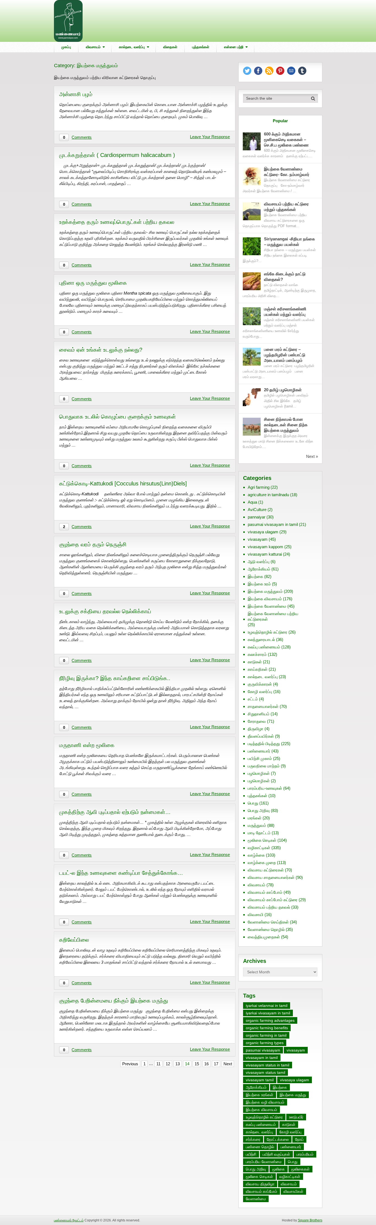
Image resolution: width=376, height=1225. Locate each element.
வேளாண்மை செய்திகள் (268, 922)
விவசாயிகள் (293, 1191)
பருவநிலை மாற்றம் (264, 766)
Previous (130, 1063)
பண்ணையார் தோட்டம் (69, 1220)
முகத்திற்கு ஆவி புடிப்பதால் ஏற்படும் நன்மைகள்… (115, 812)
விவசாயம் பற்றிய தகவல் (269, 907)
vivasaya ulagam (263, 531)
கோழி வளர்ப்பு (260, 691)
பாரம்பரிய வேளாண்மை (264, 1161)
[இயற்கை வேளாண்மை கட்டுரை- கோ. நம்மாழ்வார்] (252, 176)
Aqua (252, 502)
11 (158, 1063)
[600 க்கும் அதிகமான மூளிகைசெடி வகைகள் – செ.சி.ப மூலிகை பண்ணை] (252, 141)
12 (168, 1063)
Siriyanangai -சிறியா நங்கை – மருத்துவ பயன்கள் (289, 242)
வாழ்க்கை (256, 855)
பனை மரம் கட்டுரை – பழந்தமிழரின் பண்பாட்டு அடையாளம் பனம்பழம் (284, 355)
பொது (253, 803)
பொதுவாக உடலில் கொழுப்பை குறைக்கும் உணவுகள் (117, 417)
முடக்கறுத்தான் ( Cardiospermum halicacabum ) (117, 155)
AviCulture (257, 509)
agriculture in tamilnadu (268, 494)
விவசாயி (255, 914)
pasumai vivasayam (263, 1050)
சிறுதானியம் (258, 713)
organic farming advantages (270, 1020)
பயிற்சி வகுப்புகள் (276, 1154)
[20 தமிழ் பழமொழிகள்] (252, 397)
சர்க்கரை (253, 1139)
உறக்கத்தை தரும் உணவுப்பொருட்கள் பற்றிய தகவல (116, 222)
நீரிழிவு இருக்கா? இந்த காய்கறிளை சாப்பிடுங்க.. (114, 678)
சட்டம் (253, 699)
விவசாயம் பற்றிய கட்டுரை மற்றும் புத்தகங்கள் (286, 207)
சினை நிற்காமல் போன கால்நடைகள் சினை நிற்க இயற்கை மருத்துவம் (285, 425)
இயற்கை (255, 576)
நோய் (299, 1139)
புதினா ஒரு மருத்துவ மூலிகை (93, 283)
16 (206, 1063)
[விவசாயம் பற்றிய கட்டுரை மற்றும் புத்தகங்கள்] (252, 211)
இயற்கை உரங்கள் (259, 1095)
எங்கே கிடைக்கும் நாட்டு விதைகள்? (285, 276)
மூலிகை (278, 1169)
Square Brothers (310, 1220)
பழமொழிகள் (259, 773)
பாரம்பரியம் (305, 1154)
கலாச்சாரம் (257, 654)
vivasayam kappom (265, 546)
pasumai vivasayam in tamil (273, 524)
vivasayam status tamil (265, 1072)
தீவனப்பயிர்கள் (261, 736)
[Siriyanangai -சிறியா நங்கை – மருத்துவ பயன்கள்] (252, 246)
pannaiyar (256, 517)
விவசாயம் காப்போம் (265, 892)
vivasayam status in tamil (267, 1065)
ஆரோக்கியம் (259, 569)
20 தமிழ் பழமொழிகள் (283, 389)
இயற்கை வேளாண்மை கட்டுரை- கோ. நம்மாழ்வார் (286, 172)
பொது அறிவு (259, 810)
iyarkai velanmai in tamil (266, 1005)
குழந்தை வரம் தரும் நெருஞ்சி (93, 544)
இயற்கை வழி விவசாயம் (265, 1102)
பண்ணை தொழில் (260, 1147)
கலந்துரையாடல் (261, 639)
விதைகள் (170, 47)
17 (216, 1063)
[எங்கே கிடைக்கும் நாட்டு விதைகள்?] (252, 281)
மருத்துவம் (257, 825)
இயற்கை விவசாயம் (265, 598)
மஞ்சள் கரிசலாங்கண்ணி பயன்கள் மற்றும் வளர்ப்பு (285, 311)
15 (197, 1063)
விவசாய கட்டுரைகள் (266, 870)
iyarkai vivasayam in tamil (268, 1013)
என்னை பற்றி (233, 47)
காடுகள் (255, 661)
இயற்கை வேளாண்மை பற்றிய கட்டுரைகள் (273, 616)
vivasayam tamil (260, 1080)
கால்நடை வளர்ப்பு (132, 47)
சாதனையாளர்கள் (263, 706)
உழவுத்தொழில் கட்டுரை (267, 632)
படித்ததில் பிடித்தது (264, 743)
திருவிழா (255, 728)
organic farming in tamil (266, 1035)
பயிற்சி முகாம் (260, 758)
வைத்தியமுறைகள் (264, 937)
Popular (280, 120)
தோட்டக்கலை (278, 1139)
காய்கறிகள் (258, 669)
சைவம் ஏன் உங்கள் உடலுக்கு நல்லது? (100, 350)
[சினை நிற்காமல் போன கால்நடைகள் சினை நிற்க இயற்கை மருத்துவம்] (252, 427)
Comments (82, 137)
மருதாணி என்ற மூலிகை (87, 745)
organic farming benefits (267, 1028)
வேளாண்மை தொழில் (266, 929)
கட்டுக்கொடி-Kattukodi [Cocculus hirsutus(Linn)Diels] (123, 483)
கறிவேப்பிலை (74, 940)
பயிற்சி (251, 1154)
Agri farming (258, 487)
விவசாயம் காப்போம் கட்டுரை (273, 899)
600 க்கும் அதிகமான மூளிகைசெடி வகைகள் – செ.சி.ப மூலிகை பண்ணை (286, 139)
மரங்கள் (254, 818)
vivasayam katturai (265, 554)
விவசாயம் (93, 47)
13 (177, 1063)
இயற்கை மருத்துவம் (265, 591)
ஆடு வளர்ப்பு (258, 561)
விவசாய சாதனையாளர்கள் (271, 877)
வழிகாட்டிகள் (259, 847)
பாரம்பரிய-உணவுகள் (265, 788)
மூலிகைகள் (300, 1169)
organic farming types (265, 1043)
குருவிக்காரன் (260, 684)
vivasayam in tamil (262, 1057)
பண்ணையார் (259, 751)
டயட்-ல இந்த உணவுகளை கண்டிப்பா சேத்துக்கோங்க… (121, 873)
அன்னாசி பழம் (75, 94)
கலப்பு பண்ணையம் (264, 647)
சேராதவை (257, 721)
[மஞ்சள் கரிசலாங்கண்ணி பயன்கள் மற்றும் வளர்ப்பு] (252, 316)
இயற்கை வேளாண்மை (267, 606)
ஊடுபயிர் (296, 1117)
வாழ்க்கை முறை (262, 862)
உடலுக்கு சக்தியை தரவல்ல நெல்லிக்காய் (105, 611)
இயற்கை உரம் (259, 584)
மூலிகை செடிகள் (262, 840)
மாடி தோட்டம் (259, 832)
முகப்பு (66, 47)
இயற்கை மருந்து (293, 1095)
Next (228, 1063)
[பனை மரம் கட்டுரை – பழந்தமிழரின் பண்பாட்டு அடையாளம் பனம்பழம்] (252, 357)
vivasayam (258, 539)
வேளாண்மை (256, 1199)
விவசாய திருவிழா (260, 1184)
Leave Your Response (210, 136)
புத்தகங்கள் (200, 47)
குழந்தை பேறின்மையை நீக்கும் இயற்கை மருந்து (113, 1001)
